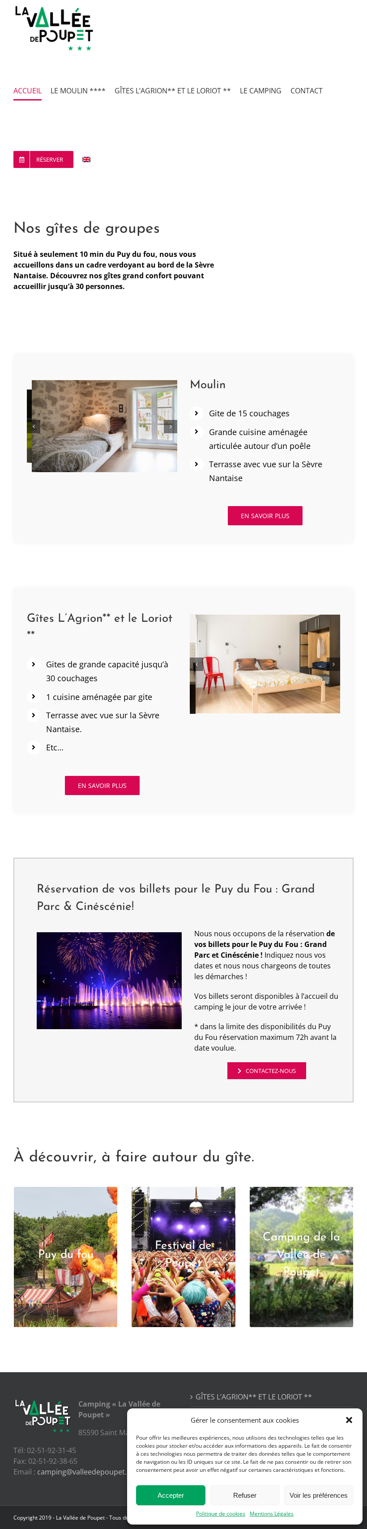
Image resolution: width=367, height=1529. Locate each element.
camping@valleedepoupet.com (89, 1472)
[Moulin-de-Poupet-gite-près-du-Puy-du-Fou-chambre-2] (102, 426)
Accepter (171, 1495)
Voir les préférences (319, 1495)
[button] (349, 1420)
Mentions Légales (272, 1513)
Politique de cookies (220, 1513)
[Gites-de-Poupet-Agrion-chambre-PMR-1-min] (265, 662)
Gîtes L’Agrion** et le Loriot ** (254, 1397)
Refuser (244, 1495)
